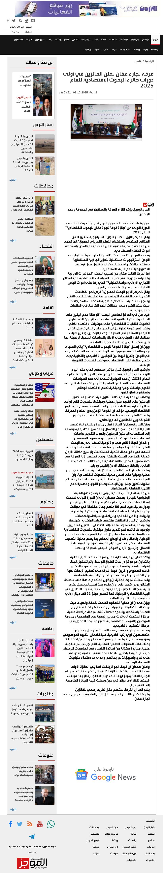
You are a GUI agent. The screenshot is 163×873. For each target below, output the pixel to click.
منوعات (29, 40)
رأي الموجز (135, 40)
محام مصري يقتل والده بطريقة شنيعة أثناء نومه (22, 771)
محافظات (113, 40)
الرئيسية (155, 40)
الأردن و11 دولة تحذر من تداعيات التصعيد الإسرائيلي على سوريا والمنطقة (22, 144)
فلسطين (75, 40)
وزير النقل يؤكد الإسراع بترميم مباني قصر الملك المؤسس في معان (22, 204)
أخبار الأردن (145, 40)
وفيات (145, 50)
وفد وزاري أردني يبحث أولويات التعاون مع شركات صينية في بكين (22, 286)
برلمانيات (87, 50)
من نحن (15, 32)
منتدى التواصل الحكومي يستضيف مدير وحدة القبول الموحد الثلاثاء (22, 607)
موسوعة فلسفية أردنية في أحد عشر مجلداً (22, 323)
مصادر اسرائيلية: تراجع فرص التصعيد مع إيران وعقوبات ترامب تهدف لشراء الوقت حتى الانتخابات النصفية (22, 395)
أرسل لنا (28, 32)
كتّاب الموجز (18, 40)
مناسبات (97, 50)
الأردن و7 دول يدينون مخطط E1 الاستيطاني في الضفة (23, 164)
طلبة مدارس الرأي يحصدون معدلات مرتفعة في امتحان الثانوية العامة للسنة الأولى (22, 542)
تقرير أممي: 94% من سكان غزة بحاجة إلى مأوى (23, 455)
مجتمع (66, 40)
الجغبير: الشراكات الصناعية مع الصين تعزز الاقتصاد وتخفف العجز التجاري (22, 266)
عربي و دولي (86, 40)
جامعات (58, 40)
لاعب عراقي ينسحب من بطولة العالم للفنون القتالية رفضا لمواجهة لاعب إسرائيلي (22, 650)
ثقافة (96, 40)
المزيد (12, 180)
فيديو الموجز (39, 40)
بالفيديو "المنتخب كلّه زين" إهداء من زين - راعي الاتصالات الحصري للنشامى (22, 734)
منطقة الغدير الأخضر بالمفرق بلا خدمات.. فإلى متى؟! (22, 225)
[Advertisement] (106, 174)
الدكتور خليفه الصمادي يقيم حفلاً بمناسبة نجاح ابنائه (22, 519)
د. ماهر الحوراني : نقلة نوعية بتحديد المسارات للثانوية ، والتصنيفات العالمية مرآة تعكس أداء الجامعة (22, 585)
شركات (113, 50)
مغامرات (45, 694)
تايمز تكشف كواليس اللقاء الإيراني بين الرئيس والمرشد (23, 113)
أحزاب (106, 50)
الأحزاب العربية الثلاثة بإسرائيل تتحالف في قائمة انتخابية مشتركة (23, 483)
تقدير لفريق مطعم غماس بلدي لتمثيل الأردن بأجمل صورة (22, 709)
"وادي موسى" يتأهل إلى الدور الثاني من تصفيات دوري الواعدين (22, 672)
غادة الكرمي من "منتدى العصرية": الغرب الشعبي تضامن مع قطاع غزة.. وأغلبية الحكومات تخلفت (22, 350)
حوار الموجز (124, 40)
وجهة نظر (136, 50)
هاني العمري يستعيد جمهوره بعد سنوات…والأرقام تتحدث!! (23, 794)
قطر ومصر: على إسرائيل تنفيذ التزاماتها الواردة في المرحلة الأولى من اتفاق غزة (22, 419)
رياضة (50, 40)
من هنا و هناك (125, 50)
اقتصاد (103, 40)
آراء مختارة (154, 50)
